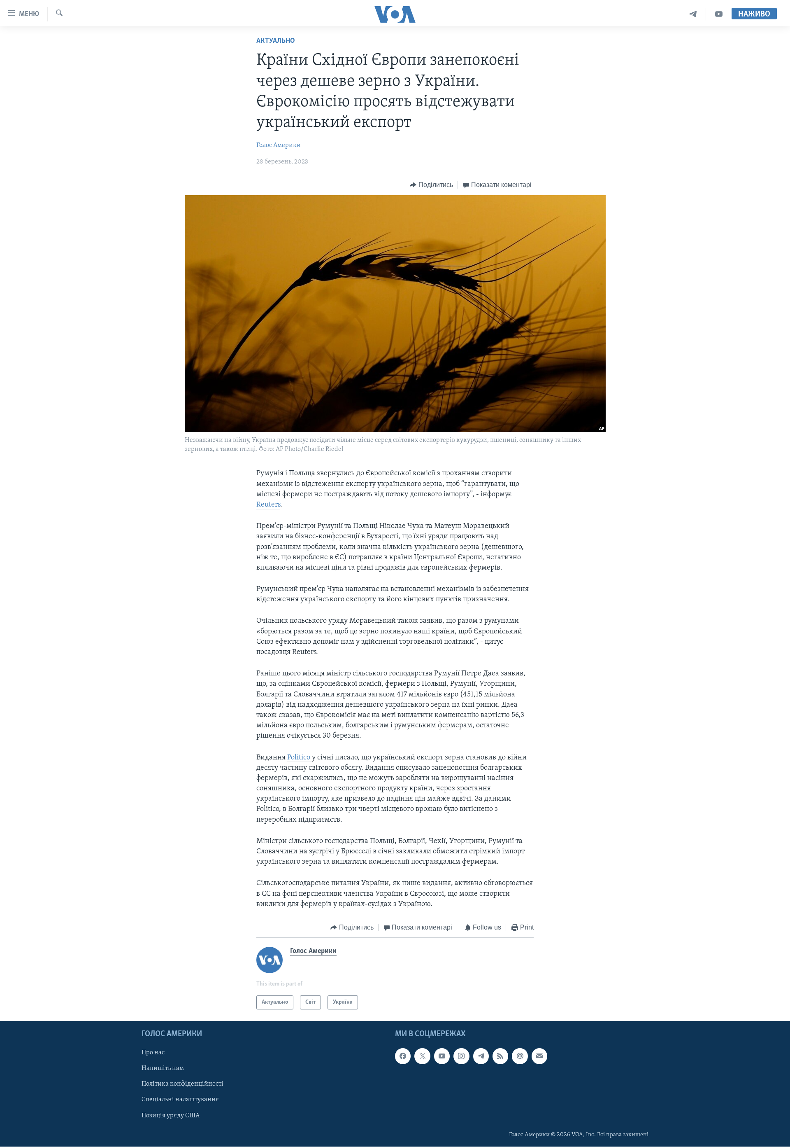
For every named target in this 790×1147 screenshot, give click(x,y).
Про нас (153, 1053)
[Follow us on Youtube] (442, 1056)
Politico (299, 758)
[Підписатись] (539, 1056)
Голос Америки (278, 145)
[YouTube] (719, 14)
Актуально (275, 41)
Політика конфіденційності (182, 1084)
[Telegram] (693, 14)
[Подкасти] (519, 1056)
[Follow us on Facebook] (403, 1056)
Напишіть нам (163, 1068)
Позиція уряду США (171, 1115)
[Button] (431, 185)
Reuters (268, 505)
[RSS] (500, 1056)
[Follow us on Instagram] (461, 1056)
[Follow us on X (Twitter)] (422, 1056)
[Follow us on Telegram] (481, 1056)
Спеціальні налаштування (180, 1100)
